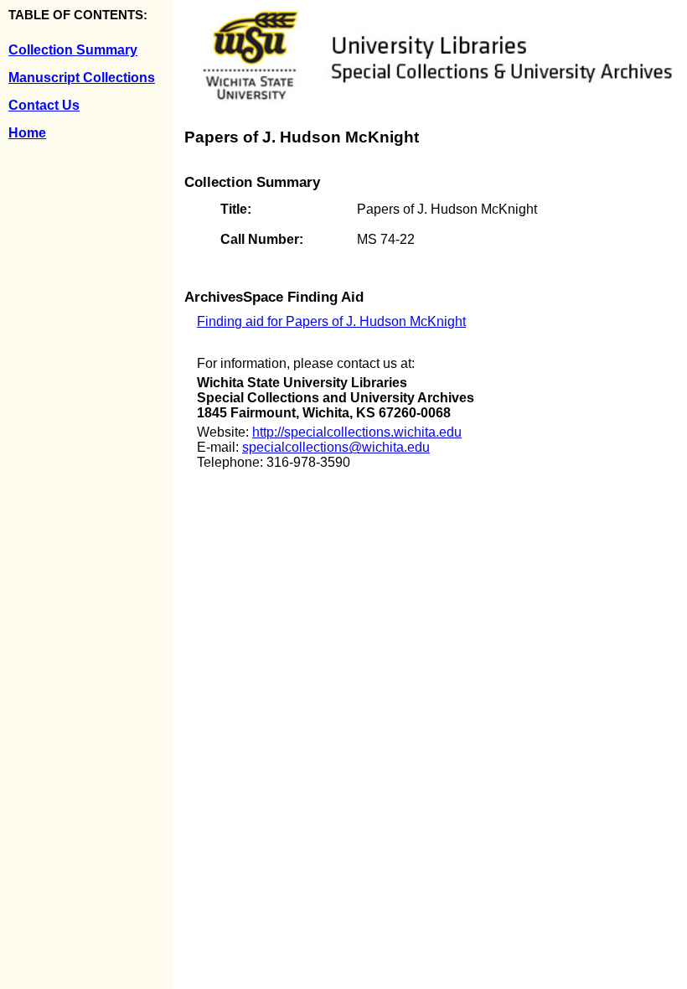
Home (27, 133)
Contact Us (44, 105)
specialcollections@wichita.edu (336, 447)
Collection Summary (72, 50)
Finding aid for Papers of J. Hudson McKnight (331, 321)
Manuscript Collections (81, 77)
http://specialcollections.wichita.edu (357, 432)
